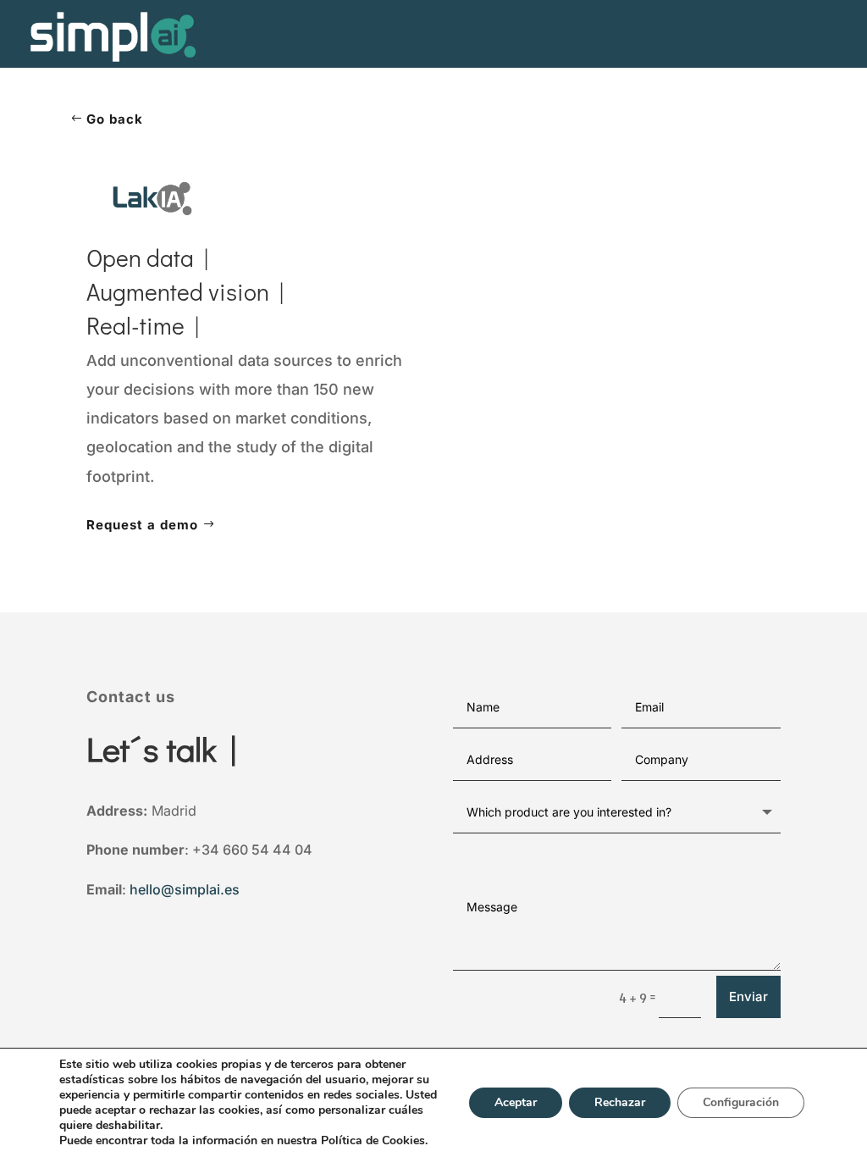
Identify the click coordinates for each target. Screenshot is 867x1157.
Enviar (748, 996)
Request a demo (142, 525)
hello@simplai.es (185, 889)
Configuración (741, 1102)
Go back (114, 119)
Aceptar (515, 1102)
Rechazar (619, 1102)
